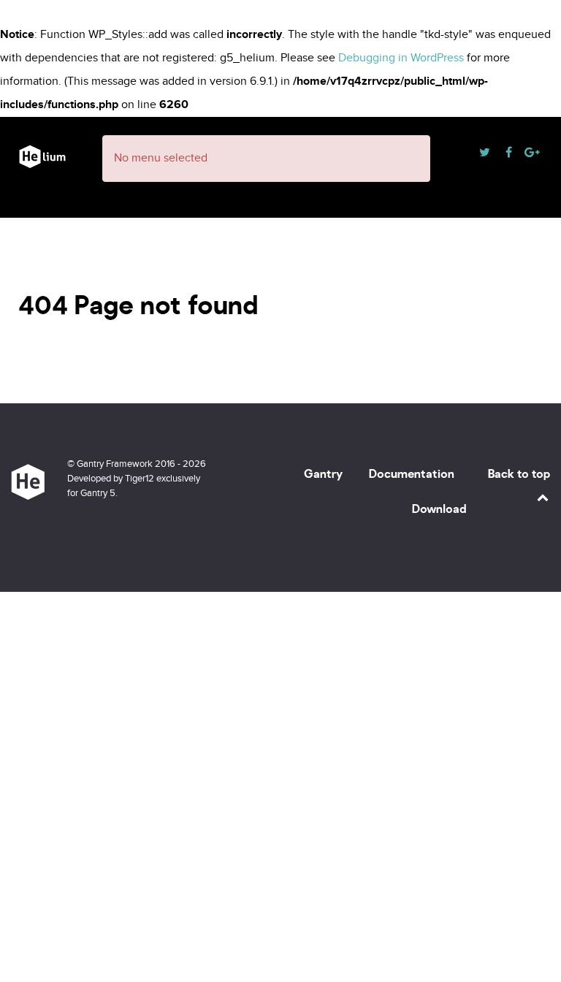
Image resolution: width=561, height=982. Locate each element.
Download (439, 509)
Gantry (323, 474)
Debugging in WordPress (401, 58)
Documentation (411, 474)
